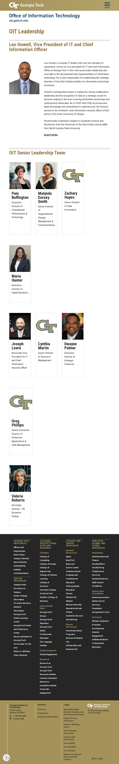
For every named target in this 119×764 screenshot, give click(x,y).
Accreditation (70, 751)
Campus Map (18, 719)
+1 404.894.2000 (19, 716)
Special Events (20, 562)
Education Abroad (74, 608)
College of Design (48, 564)
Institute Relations (100, 639)
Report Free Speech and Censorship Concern (72, 757)
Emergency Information (48, 717)
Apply (68, 556)
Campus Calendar (21, 558)
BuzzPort (70, 560)
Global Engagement (48, 654)
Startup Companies (100, 621)
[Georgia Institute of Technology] (26, 4)
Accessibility (69, 743)
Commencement (73, 571)
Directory (42, 709)
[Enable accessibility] (6, 757)
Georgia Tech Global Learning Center (21, 618)
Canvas (69, 612)
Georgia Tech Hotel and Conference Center (22, 629)
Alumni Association (100, 597)
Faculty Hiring (98, 567)
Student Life (71, 597)
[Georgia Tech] (98, 706)
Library (69, 593)
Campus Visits (20, 585)
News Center (19, 555)
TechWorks (97, 586)
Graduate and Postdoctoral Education (72, 578)
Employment (43, 713)
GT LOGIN (98, 759)
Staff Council (97, 582)
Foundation (97, 608)
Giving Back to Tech (101, 612)
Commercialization (48, 678)
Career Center (72, 567)
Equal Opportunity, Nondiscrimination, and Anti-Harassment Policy (74, 712)
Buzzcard (70, 564)
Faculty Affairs (98, 564)
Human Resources (100, 579)
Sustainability (19, 566)
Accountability (70, 747)
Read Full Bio (51, 135)
